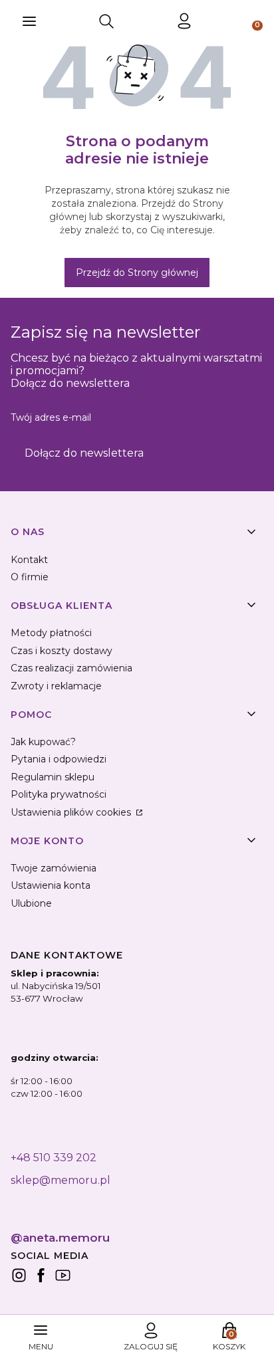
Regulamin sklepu (52, 777)
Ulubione (31, 903)
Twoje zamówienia (53, 868)
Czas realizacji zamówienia (71, 668)
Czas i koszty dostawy (61, 651)
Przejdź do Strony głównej (137, 273)
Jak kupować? (43, 742)
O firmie (30, 577)
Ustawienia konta (50, 885)
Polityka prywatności (58, 794)
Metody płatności (51, 633)
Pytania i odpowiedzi (58, 759)
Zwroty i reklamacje (56, 686)
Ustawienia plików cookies (72, 812)
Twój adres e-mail (51, 417)
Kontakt (29, 560)
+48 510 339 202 (53, 1157)
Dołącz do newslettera (84, 453)
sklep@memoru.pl (60, 1180)
